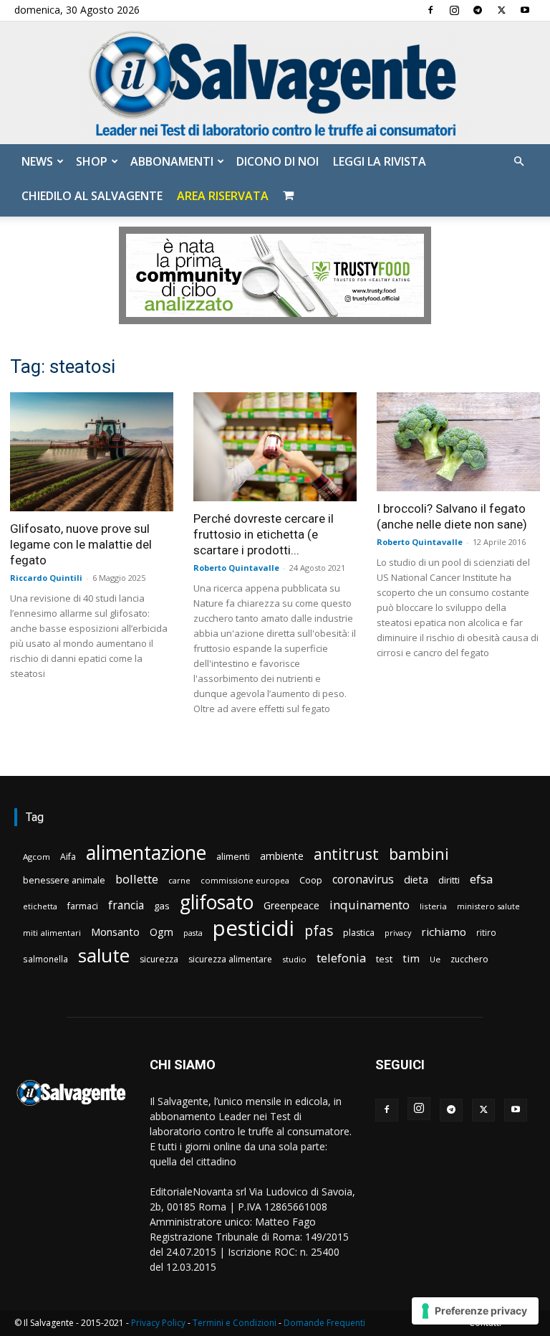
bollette (136, 878)
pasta (193, 933)
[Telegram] (477, 10)
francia (126, 905)
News (37, 161)
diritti (449, 879)
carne (179, 880)
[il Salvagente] (275, 83)
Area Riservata (223, 196)
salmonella (45, 959)
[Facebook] (430, 10)
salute (104, 955)
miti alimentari (52, 932)
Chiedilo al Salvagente (92, 196)
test (384, 958)
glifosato (217, 902)
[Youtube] (525, 10)
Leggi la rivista (379, 161)
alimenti (233, 857)
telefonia (341, 957)
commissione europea (245, 880)
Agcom (36, 856)
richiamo (443, 931)
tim (411, 958)
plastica (359, 933)
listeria (433, 906)
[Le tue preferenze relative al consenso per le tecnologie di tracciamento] (475, 1311)
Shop (91, 161)
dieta (416, 879)
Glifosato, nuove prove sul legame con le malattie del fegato (81, 544)
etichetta (40, 906)
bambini (419, 853)
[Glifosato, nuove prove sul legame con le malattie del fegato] (91, 451)
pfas (318, 931)
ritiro (486, 932)
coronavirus (363, 879)
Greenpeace (291, 905)
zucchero (469, 959)
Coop (310, 879)
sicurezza (159, 959)
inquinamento (369, 904)
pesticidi (253, 928)
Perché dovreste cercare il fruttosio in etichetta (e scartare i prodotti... (263, 534)
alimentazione (146, 852)
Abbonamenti (171, 161)
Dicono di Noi (277, 161)
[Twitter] (501, 10)
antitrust (346, 853)
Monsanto (115, 932)
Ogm (161, 932)
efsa (481, 879)
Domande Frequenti (324, 1323)
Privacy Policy (158, 1323)
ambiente (282, 856)
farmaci (82, 906)
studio (294, 959)
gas (162, 905)
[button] (518, 162)
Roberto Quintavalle (236, 567)
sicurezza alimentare (230, 959)
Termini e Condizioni (234, 1323)
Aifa (68, 857)
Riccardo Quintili (46, 577)
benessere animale (64, 880)
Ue (435, 959)
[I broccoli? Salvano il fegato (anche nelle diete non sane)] (458, 441)
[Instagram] (454, 10)
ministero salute (488, 906)
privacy (398, 932)
